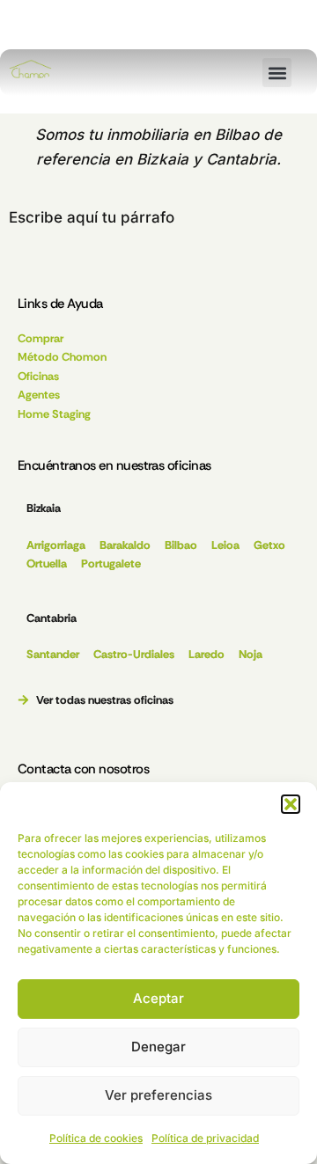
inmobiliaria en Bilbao (183, 134)
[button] (290, 804)
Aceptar (158, 998)
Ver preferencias (158, 1095)
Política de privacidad (205, 1138)
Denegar (158, 1046)
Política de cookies (96, 1138)
